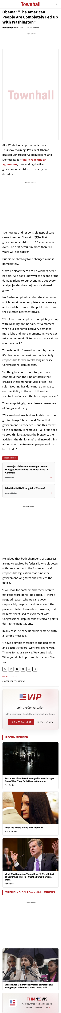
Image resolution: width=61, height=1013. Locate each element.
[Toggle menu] (5, 4)
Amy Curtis (9, 785)
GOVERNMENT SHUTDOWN (13, 681)
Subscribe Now (45, 722)
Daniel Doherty (10, 27)
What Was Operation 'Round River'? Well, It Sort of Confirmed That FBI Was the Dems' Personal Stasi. (29, 876)
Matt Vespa (9, 883)
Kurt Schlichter (11, 831)
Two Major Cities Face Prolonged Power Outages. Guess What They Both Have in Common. (30, 780)
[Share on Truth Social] (10, 669)
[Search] (56, 4)
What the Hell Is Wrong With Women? (24, 827)
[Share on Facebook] (17, 669)
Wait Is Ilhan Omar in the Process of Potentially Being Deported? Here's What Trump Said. (29, 986)
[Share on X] (4, 669)
